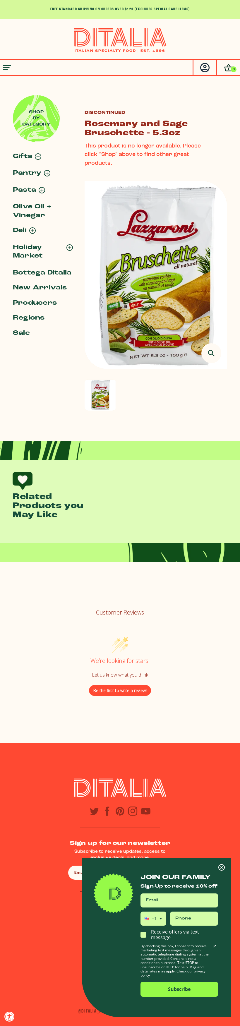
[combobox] (153, 919)
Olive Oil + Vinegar (32, 211)
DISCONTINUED (105, 113)
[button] (228, 67)
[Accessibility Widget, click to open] (9, 1016)
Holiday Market (28, 251)
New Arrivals (40, 287)
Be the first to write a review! (120, 690)
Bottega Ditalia (42, 273)
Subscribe (179, 989)
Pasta (24, 190)
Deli (20, 230)
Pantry (27, 173)
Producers (35, 303)
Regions (29, 318)
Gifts (22, 156)
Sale (21, 333)
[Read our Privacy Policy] (214, 946)
